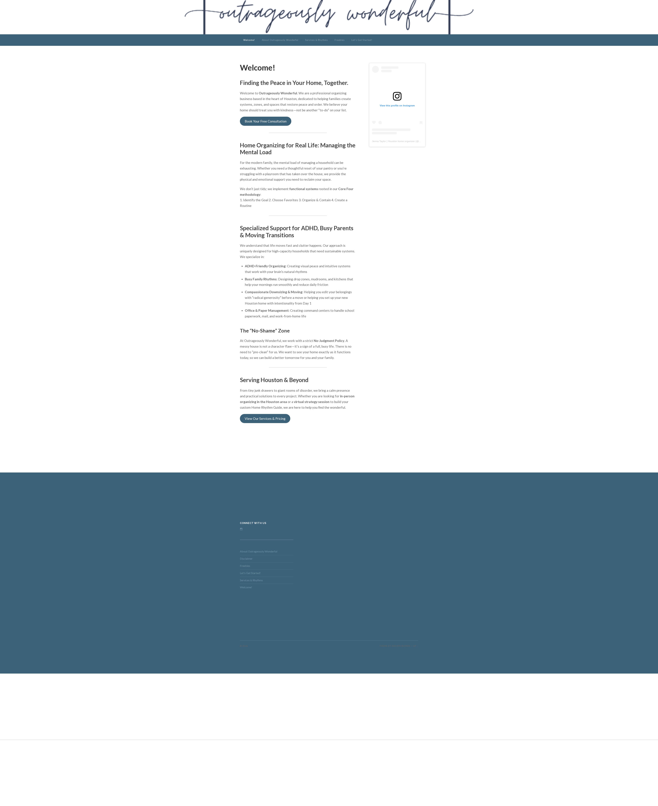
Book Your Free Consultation (266, 121)
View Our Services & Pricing (265, 418)
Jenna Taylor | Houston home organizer (393, 141)
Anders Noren (401, 646)
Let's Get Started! (250, 573)
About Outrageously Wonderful (280, 40)
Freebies (340, 40)
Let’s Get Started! (361, 40)
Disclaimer (246, 558)
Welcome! (249, 40)
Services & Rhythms (316, 40)
